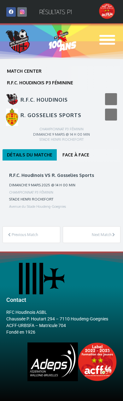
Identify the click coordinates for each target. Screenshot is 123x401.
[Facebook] (11, 12)
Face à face (75, 154)
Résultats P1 (55, 12)
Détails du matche (29, 154)
